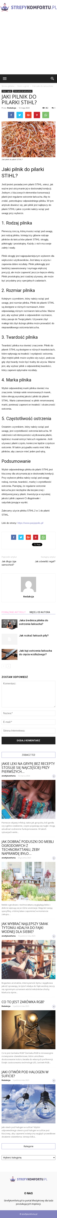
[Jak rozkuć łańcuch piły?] (9, 639)
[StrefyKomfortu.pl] (28, 7)
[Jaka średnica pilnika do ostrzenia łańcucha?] (9, 624)
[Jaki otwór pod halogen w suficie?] (28, 1103)
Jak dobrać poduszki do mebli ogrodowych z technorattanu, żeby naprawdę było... (28, 847)
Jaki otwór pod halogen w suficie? (25, 1074)
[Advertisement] (28, 44)
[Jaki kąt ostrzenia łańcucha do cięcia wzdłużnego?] (9, 654)
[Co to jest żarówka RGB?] (28, 1029)
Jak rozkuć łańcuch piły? (34, 635)
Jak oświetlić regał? (45, 561)
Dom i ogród (7, 91)
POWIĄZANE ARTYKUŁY (14, 612)
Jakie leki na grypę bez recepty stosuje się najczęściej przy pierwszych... (28, 767)
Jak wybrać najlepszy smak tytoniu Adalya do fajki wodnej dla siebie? (25, 928)
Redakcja (11, 108)
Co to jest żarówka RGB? (23, 1002)
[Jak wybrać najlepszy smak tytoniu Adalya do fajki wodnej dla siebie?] (28, 959)
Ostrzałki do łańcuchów (23, 91)
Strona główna (8, 86)
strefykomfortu (9, 776)
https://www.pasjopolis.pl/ (30, 523)
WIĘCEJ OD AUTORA (39, 612)
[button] (52, 78)
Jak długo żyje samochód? (9, 563)
